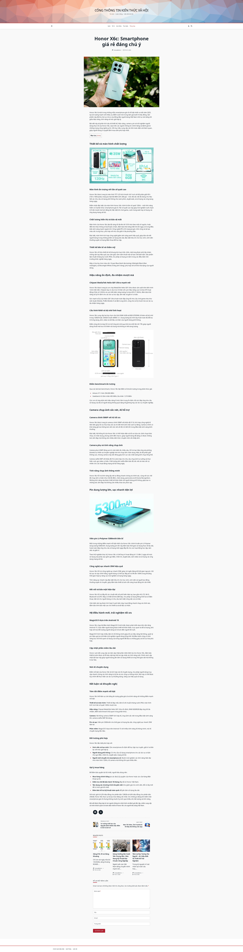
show (98, 135)
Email (96, 918)
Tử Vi (113, 26)
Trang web (97, 924)
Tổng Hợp (132, 26)
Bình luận (97, 891)
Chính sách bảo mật (58, 948)
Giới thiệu (68, 948)
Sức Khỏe (119, 26)
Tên (95, 912)
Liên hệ (75, 948)
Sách (109, 26)
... (99, 864)
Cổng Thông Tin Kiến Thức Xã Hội (121, 10)
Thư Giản (125, 26)
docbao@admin (117, 50)
